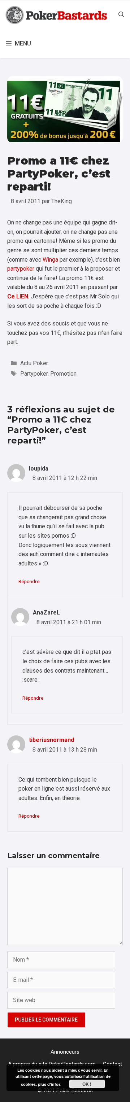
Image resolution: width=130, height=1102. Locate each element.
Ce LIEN (17, 296)
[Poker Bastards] (57, 14)
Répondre (28, 581)
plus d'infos (49, 1084)
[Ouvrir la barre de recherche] (121, 14)
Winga (50, 259)
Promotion (63, 373)
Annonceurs (65, 1052)
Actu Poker (34, 363)
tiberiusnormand (51, 739)
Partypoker (34, 373)
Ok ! (86, 1084)
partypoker (20, 268)
